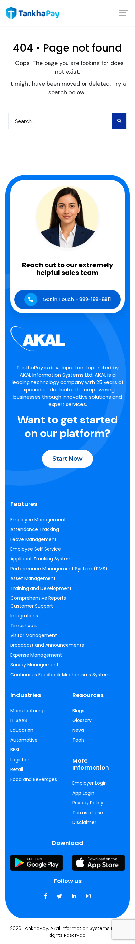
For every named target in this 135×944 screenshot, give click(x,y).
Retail (16, 769)
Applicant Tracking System (41, 559)
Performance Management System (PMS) (58, 568)
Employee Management (38, 519)
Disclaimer (84, 822)
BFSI (14, 750)
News (78, 730)
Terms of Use (87, 812)
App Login (83, 793)
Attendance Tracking (34, 529)
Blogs (78, 710)
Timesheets (24, 625)
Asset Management (33, 578)
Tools (78, 740)
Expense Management (36, 655)
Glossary (82, 720)
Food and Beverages (33, 779)
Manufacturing (27, 710)
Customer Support (31, 606)
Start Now (67, 458)
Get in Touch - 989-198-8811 (77, 299)
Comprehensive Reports (38, 598)
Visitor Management (33, 635)
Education (21, 730)
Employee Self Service (35, 549)
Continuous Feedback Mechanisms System (60, 674)
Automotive (24, 740)
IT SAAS (18, 720)
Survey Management (34, 664)
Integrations (24, 615)
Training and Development (41, 588)
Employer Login (89, 783)
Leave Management (33, 539)
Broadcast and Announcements (47, 645)
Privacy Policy (87, 802)
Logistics (20, 759)
